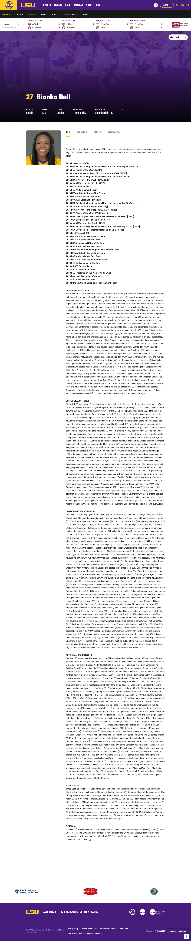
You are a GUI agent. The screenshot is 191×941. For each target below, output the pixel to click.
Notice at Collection (94, 934)
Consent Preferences (89, 929)
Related (82, 132)
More (85, 14)
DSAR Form (123, 929)
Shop (168, 6)
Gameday (78, 5)
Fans (67, 5)
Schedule (32, 14)
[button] (167, 25)
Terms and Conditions (108, 929)
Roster (20, 14)
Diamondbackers (71, 14)
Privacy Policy (73, 929)
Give (98, 5)
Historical (114, 132)
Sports (47, 5)
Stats (54, 14)
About (89, 5)
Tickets (58, 5)
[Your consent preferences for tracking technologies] (186, 936)
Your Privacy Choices (76, 934)
